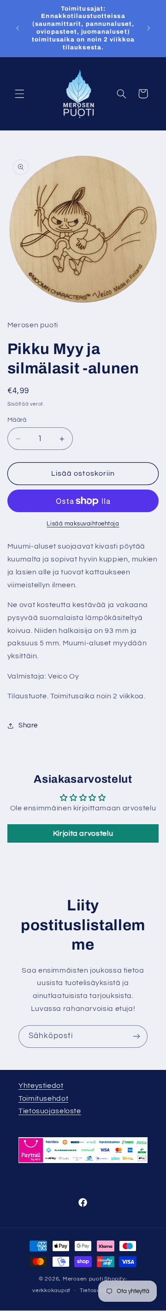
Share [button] (28, 725)
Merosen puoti (83, 1278)
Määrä (17, 420)
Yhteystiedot (41, 1085)
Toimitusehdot (43, 1098)
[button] (19, 93)
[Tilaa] (136, 1036)
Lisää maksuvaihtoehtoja (83, 524)
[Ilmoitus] (148, 28)
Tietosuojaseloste (49, 1111)
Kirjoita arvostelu (83, 833)
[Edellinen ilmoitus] (17, 28)
